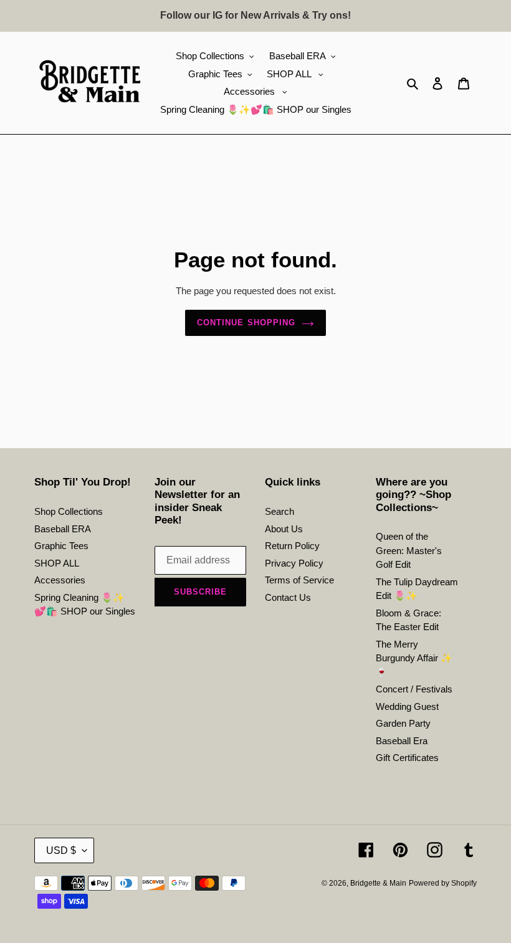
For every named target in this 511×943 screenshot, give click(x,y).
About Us (284, 529)
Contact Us (288, 597)
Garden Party (403, 723)
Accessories (59, 580)
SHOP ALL (56, 563)
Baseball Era (401, 740)
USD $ (61, 850)
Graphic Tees (61, 545)
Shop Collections (68, 511)
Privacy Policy (294, 563)
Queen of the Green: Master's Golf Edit (409, 550)
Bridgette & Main (378, 883)
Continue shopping (246, 322)
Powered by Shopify (443, 883)
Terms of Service (299, 580)
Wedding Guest (407, 706)
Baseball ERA (62, 529)
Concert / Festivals (414, 689)
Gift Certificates (407, 757)
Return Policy (292, 545)
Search (279, 511)
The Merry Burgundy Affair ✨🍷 (414, 658)
